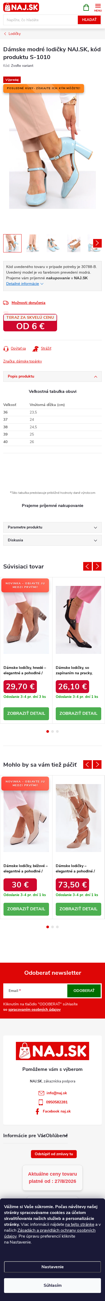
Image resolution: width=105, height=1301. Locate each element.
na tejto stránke (79, 1224)
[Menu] (98, 7)
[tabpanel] (26, 650)
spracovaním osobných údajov (34, 1009)
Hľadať (89, 19)
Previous (87, 566)
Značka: (22, 361)
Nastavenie (52, 1267)
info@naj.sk (57, 1093)
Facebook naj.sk (57, 1111)
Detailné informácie (22, 283)
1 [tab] (47, 731)
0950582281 (57, 1102)
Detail (37, 713)
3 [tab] (57, 731)
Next (97, 566)
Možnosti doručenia (29, 302)
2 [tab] (52, 731)
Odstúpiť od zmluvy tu (54, 1154)
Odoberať (84, 990)
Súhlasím (53, 1285)
